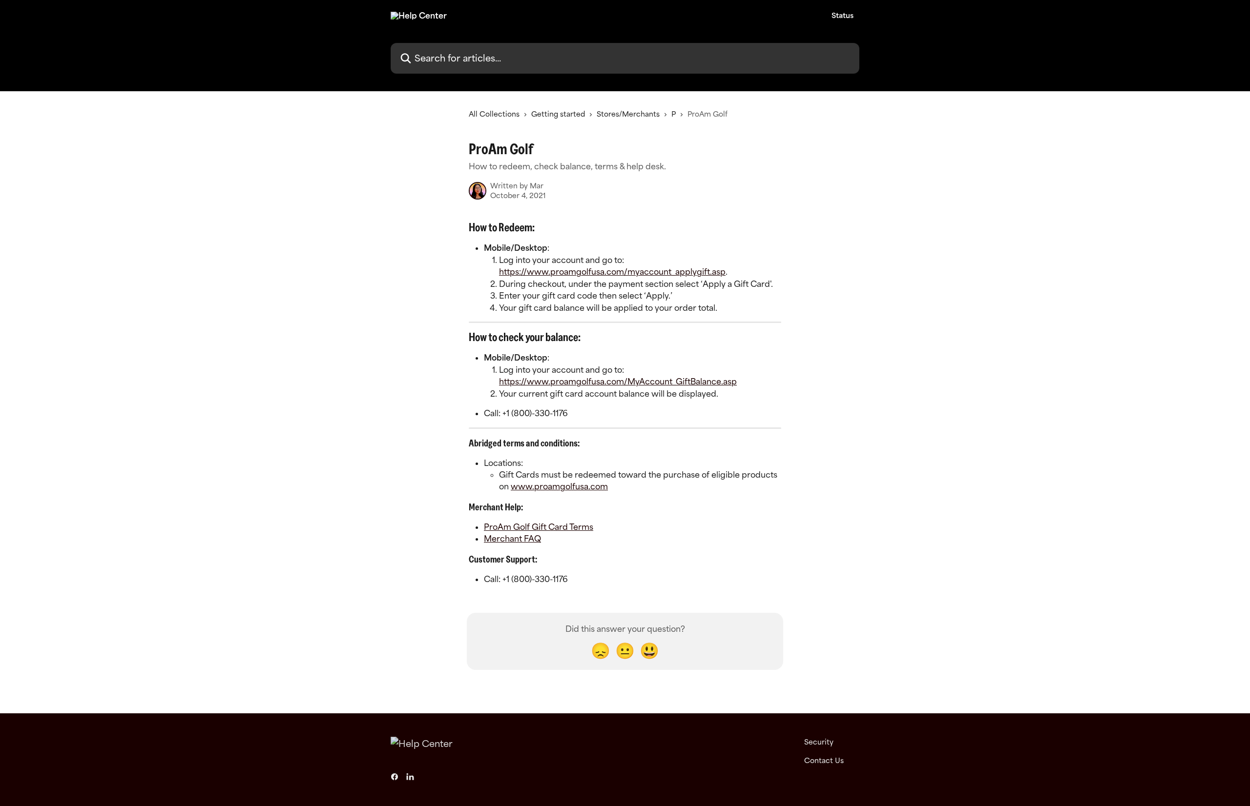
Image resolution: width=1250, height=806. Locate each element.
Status (843, 15)
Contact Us (824, 760)
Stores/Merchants (628, 114)
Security (818, 742)
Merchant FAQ (512, 539)
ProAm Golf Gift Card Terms (538, 527)
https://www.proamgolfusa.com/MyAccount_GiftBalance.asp (618, 381)
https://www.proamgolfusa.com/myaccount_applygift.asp (612, 272)
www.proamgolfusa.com (559, 486)
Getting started (558, 114)
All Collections (494, 114)
